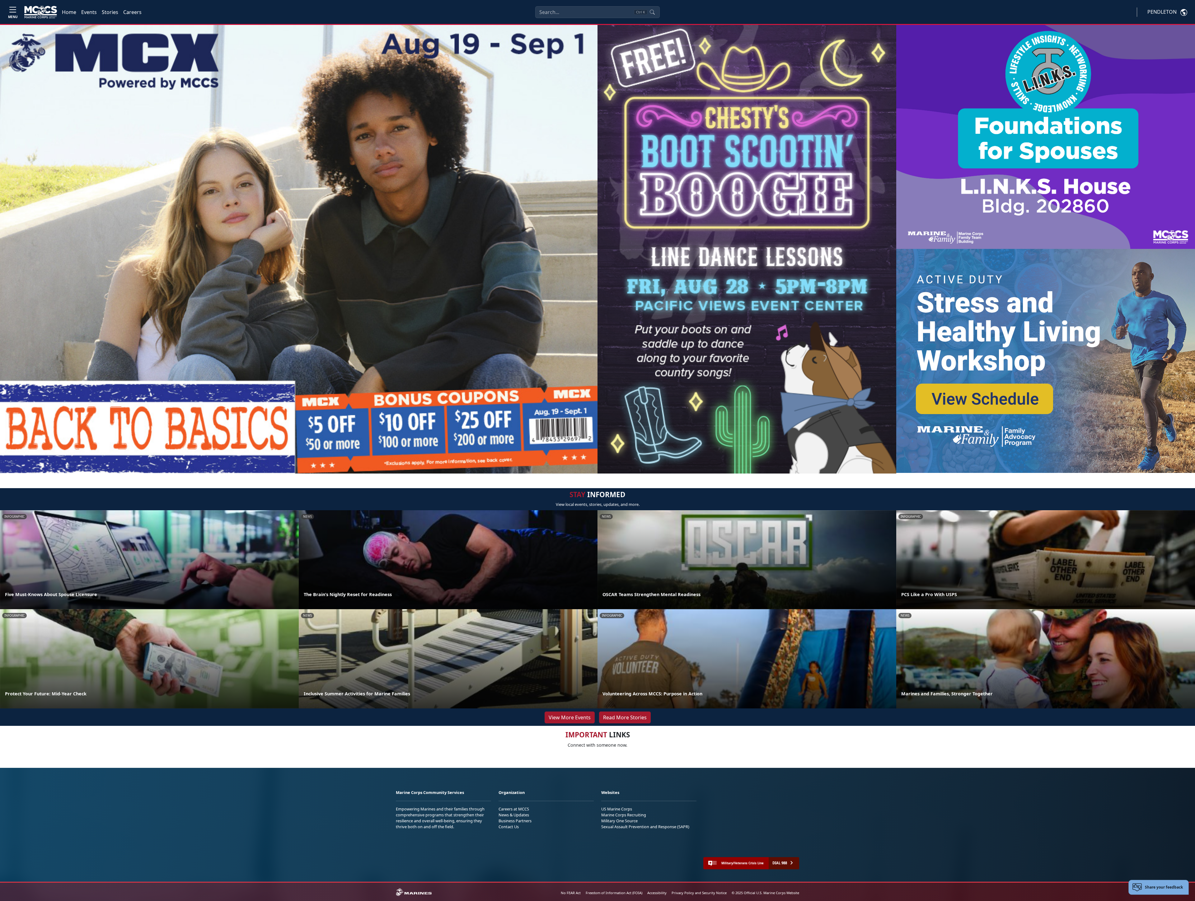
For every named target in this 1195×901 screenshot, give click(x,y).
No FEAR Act (571, 892)
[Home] (40, 12)
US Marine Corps (616, 809)
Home (69, 12)
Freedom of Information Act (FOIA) (614, 892)
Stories (110, 12)
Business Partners (515, 821)
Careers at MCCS (514, 809)
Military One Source (619, 821)
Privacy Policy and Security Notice (699, 892)
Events (89, 12)
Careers (132, 12)
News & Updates (514, 815)
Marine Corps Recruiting (623, 815)
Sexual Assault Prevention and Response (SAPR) (645, 826)
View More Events (570, 717)
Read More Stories (625, 717)
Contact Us (509, 826)
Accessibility (657, 892)
